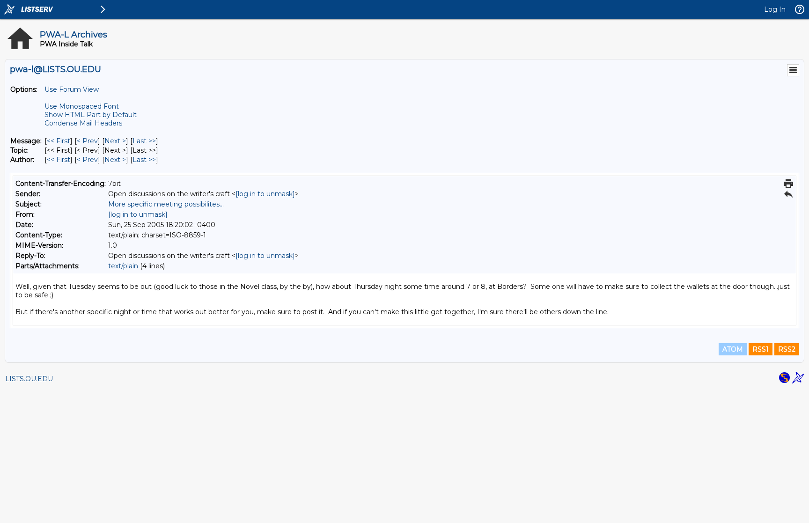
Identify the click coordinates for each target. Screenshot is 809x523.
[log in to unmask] (265, 194)
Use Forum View (71, 89)
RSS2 (786, 349)
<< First (58, 141)
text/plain (123, 266)
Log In (775, 9)
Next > (115, 141)
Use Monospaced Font (81, 106)
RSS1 (760, 349)
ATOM (732, 349)
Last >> (144, 141)
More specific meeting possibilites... (166, 204)
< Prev (87, 141)
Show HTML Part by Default (90, 114)
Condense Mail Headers (83, 123)
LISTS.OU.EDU (29, 379)
